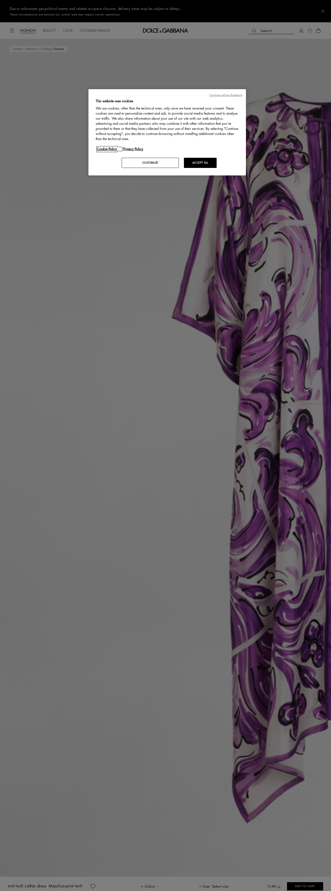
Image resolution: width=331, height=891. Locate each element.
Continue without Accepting (225, 95)
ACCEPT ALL (200, 162)
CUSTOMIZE (150, 162)
